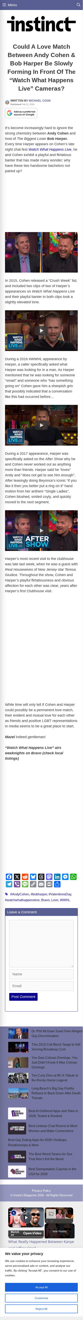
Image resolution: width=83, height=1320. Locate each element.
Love (54, 900)
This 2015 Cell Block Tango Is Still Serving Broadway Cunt (56, 1047)
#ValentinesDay (60, 894)
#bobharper (39, 894)
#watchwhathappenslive (22, 900)
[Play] (47, 1221)
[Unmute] (51, 1221)
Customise (41, 1298)
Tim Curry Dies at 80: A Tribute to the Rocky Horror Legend (55, 1078)
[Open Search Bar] (78, 5)
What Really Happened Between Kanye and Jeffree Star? (26, 1213)
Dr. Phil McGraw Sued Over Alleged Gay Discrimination (57, 1033)
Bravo (45, 900)
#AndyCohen (19, 894)
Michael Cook (40, 100)
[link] (14, 1213)
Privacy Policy (41, 1190)
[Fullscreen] (70, 1221)
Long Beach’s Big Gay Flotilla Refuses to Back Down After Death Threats (56, 1093)
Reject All (41, 1308)
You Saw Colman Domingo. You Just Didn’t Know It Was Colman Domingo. (55, 1062)
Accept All (41, 1287)
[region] (41, 1282)
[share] (37, 1212)
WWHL (65, 900)
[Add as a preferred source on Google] (21, 113)
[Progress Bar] (59, 1218)
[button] (41, 330)
